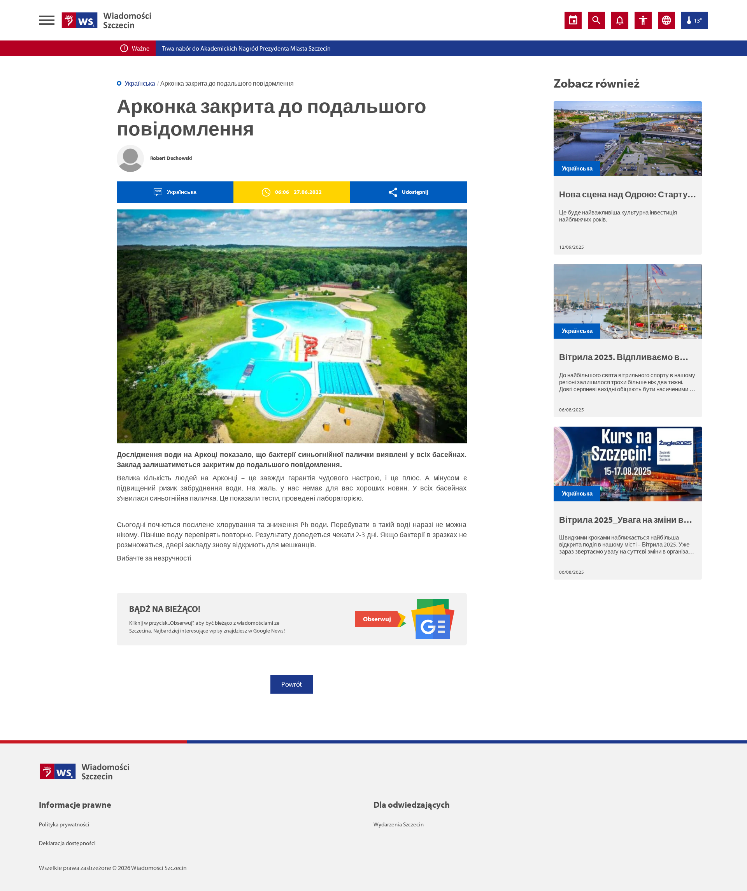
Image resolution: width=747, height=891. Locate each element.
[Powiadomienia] (619, 20)
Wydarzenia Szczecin (399, 824)
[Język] (666, 20)
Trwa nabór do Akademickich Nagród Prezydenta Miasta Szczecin (246, 48)
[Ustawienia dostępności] (643, 20)
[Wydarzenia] (573, 20)
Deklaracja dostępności (67, 843)
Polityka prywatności (64, 824)
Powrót (291, 684)
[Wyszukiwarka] (596, 20)
